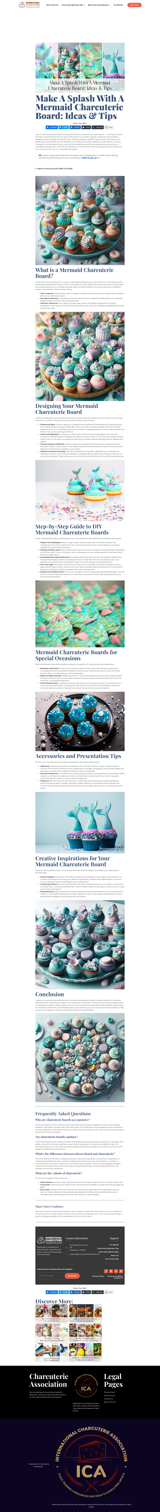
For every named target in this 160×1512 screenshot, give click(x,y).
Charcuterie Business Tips (72, 5)
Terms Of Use (109, 1395)
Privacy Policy (109, 1392)
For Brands (118, 5)
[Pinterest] (111, 1271)
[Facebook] (121, 1271)
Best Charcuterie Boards (98, 5)
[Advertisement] (80, 26)
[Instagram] (116, 1271)
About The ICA (52, 5)
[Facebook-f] (106, 1271)
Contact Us (108, 1399)
